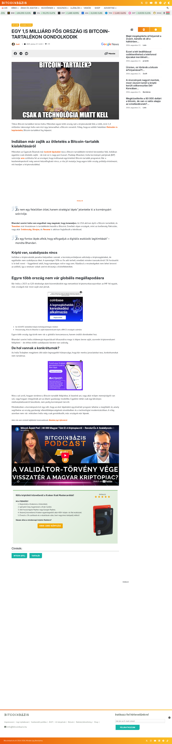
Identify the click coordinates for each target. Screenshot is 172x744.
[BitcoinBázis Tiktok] (165, 2)
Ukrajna (35, 229)
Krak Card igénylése (50, 525)
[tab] (132, 29)
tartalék (36, 555)
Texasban (16, 226)
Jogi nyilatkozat (22, 722)
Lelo (144, 45)
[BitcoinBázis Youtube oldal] (151, 2)
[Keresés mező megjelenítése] (168, 8)
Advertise (109, 8)
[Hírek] (110, 44)
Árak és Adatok (29, 8)
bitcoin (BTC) (19, 555)
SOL (35, 13)
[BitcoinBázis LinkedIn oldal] (156, 2)
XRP (59, 13)
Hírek (14, 8)
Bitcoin (15, 25)
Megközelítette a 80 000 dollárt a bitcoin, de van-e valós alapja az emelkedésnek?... (144, 101)
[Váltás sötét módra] (169, 3)
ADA (82, 13)
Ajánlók (75, 8)
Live (5, 8)
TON (106, 13)
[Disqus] (86, 613)
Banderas (147, 92)
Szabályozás (26, 25)
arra (23, 158)
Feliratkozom (127, 727)
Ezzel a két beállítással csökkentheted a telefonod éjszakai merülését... (141, 54)
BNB (10, 13)
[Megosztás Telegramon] (21, 53)
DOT (130, 13)
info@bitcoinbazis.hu (17, 727)
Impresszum (9, 722)
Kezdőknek (47, 8)
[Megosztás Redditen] (26, 53)
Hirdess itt (80, 201)
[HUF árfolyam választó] (168, 13)
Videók (87, 8)
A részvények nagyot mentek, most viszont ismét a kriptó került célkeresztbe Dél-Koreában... (143, 84)
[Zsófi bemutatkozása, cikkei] (13, 44)
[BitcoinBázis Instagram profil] (146, 2)
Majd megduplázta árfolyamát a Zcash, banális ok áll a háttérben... (143, 39)
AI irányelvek (60, 722)
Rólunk (71, 722)
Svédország (26, 229)
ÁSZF (51, 722)
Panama (46, 229)
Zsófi (18, 44)
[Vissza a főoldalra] (14, 2)
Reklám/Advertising (84, 722)
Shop (97, 8)
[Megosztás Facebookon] (15, 53)
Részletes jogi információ (58, 420)
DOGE (155, 13)
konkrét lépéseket (52, 151)
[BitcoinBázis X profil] (142, 2)
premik (146, 61)
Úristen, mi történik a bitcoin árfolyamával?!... (142, 68)
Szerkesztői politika (39, 722)
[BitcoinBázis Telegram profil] (160, 2)
